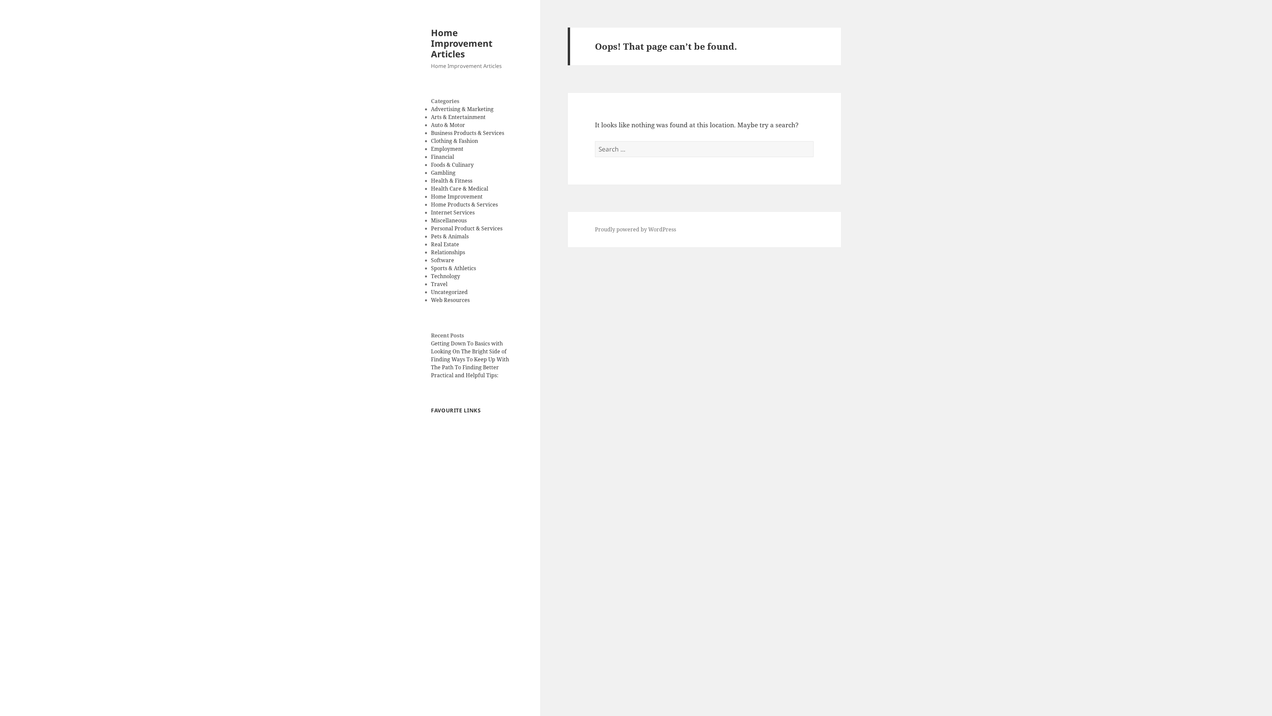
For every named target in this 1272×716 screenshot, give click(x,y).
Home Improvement (457, 196)
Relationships (448, 252)
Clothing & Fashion (454, 141)
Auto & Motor (448, 125)
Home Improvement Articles (462, 43)
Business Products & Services (467, 133)
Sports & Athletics (453, 268)
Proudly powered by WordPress (635, 229)
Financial (442, 156)
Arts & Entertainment (458, 117)
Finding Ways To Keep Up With (470, 359)
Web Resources (450, 300)
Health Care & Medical (459, 188)
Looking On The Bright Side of (468, 351)
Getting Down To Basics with (467, 343)
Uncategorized (449, 292)
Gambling (443, 172)
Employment (447, 148)
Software (442, 260)
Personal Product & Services (467, 228)
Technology (445, 276)
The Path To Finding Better (465, 367)
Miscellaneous (449, 220)
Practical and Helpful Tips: (465, 375)
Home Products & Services (464, 204)
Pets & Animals (450, 236)
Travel (439, 284)
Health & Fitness (451, 180)
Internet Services (453, 212)
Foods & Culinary (452, 164)
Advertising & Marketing (462, 109)
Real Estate (445, 244)
